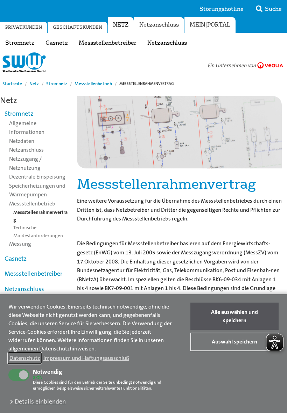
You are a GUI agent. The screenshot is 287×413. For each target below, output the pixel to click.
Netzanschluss (167, 42)
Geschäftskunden (77, 27)
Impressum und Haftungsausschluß (86, 358)
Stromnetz (20, 42)
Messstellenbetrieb (93, 84)
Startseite (12, 84)
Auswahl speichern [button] (234, 341)
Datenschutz (24, 358)
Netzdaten (21, 141)
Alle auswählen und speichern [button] (234, 316)
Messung (20, 243)
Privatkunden (23, 27)
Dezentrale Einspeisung (37, 176)
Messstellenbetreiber (107, 42)
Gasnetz (57, 42)
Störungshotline (222, 9)
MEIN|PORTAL (210, 24)
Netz (120, 24)
